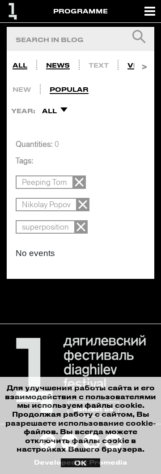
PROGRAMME (80, 11)
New (22, 89)
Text (99, 65)
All (20, 65)
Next (144, 63)
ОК (80, 463)
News (58, 65)
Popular (69, 89)
